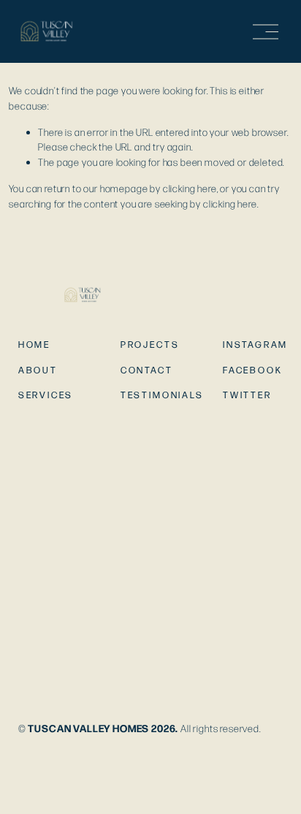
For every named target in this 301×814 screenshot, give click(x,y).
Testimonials (162, 394)
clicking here (190, 188)
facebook (253, 370)
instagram (255, 344)
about (38, 370)
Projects (150, 344)
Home (34, 344)
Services (46, 394)
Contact (147, 370)
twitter (247, 394)
